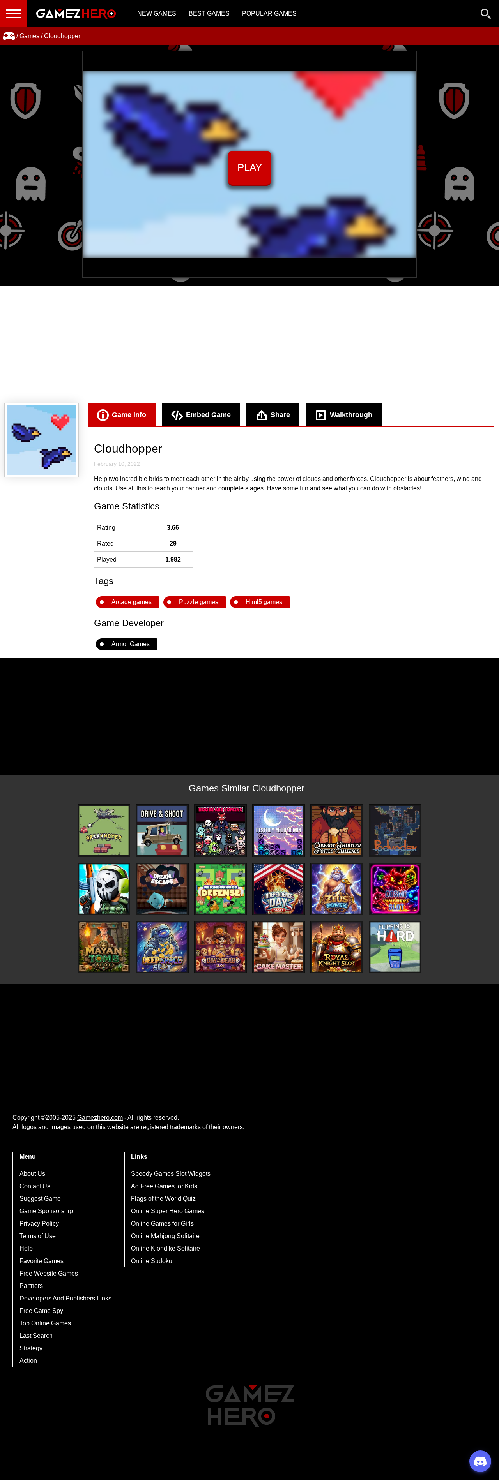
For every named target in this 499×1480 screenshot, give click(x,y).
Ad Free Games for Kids (164, 1186)
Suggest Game (40, 1198)
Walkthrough (351, 415)
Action (28, 1360)
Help (26, 1248)
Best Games (209, 13)
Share (280, 415)
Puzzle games (198, 602)
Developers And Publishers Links (65, 1298)
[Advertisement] (249, 344)
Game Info (129, 415)
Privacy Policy (39, 1223)
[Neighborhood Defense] (220, 889)
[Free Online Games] (9, 36)
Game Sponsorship (46, 1211)
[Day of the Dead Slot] (220, 947)
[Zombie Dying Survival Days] (104, 889)
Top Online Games (45, 1323)
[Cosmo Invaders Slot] (395, 889)
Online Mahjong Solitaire (165, 1236)
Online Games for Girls (162, 1223)
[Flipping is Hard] (395, 947)
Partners (31, 1286)
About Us (32, 1173)
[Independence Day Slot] (278, 889)
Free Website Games (48, 1273)
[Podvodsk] (395, 830)
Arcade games (131, 602)
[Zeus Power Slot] (337, 889)
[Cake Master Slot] (278, 947)
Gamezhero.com (100, 1117)
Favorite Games (41, 1261)
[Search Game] (486, 15)
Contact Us (34, 1186)
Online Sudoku (151, 1261)
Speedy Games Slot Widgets (171, 1173)
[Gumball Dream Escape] (162, 889)
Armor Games (130, 644)
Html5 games (264, 602)
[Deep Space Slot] (162, 947)
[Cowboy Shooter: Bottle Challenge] (337, 830)
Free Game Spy (41, 1310)
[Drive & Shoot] (162, 830)
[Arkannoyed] (104, 830)
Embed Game (208, 415)
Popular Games (269, 13)
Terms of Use (37, 1236)
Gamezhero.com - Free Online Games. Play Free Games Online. (76, 13)
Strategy (30, 1348)
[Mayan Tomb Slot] (104, 947)
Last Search (36, 1335)
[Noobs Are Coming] (220, 830)
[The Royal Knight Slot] (337, 947)
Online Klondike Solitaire (165, 1248)
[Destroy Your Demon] (278, 830)
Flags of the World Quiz (163, 1198)
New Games (156, 13)
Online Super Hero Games (167, 1211)
